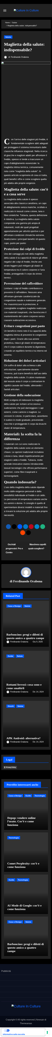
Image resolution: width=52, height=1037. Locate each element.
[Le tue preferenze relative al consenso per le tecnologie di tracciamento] (47, 1032)
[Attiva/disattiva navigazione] (5, 10)
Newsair (40, 1020)
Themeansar (26, 1023)
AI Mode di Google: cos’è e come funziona (24, 907)
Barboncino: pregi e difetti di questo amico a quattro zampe (25, 636)
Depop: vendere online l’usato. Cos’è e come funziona (21, 821)
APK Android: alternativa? (23, 738)
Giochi (11, 706)
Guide (10, 656)
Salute (8, 37)
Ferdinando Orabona (20, 57)
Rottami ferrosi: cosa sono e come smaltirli (24, 686)
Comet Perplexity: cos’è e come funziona (23, 865)
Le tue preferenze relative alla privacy (25, 1030)
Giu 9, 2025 (38, 642)
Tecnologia (40, 796)
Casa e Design (14, 606)
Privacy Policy (11, 767)
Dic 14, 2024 (38, 692)
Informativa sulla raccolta (14, 1034)
